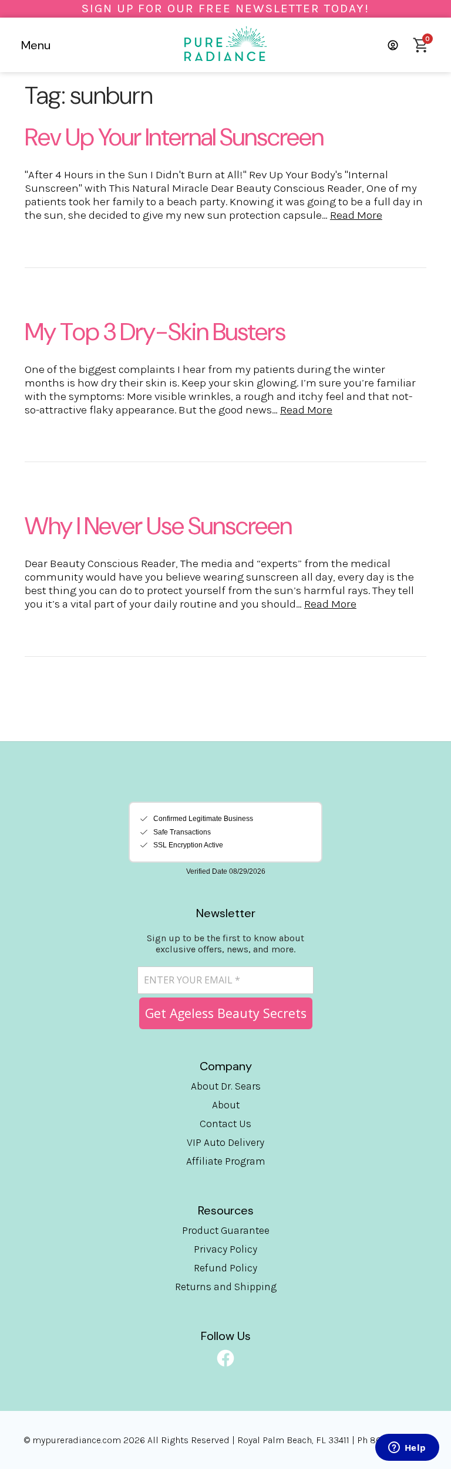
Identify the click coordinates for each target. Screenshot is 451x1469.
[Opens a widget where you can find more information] (407, 1448)
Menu (36, 45)
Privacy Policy (225, 1249)
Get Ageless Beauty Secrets (226, 1013)
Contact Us (225, 1123)
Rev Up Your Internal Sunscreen (174, 137)
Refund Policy (225, 1267)
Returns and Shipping (226, 1286)
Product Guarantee (226, 1230)
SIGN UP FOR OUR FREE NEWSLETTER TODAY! (225, 8)
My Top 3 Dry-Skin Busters (155, 331)
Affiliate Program (225, 1161)
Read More (356, 215)
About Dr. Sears (226, 1086)
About (226, 1104)
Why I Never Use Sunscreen (158, 526)
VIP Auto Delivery (225, 1142)
